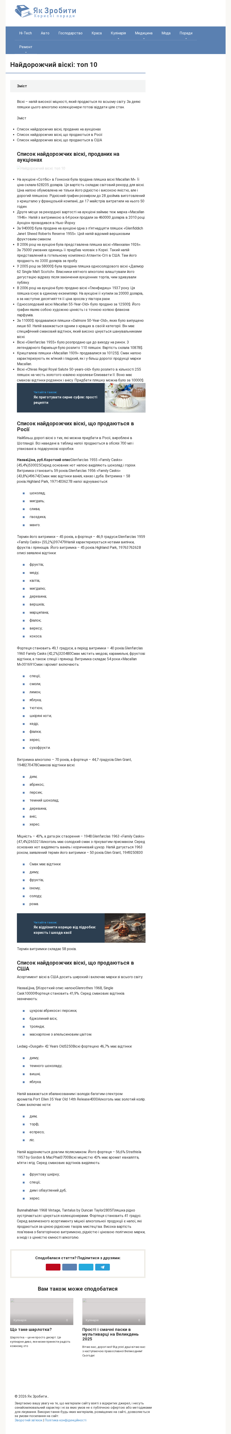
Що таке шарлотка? (31, 1329)
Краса (97, 33)
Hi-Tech (25, 33)
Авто (45, 33)
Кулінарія (118, 33)
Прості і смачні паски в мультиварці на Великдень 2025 (110, 1334)
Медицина (143, 33)
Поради (186, 33)
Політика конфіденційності (65, 1420)
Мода (166, 33)
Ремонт (25, 47)
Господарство (70, 33)
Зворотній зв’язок (28, 1420)
